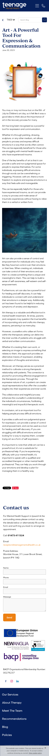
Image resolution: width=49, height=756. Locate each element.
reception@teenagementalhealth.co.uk (22, 545)
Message (7, 597)
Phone (6, 577)
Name (5, 568)
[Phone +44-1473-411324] (43, 6)
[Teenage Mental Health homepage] (18, 5)
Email (5, 587)
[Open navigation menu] (37, 6)
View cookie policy (35, 753)
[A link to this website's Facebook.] (5, 681)
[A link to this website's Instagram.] (11, 681)
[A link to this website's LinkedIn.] (17, 681)
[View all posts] (2, 20)
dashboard (23, 745)
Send (9, 617)
